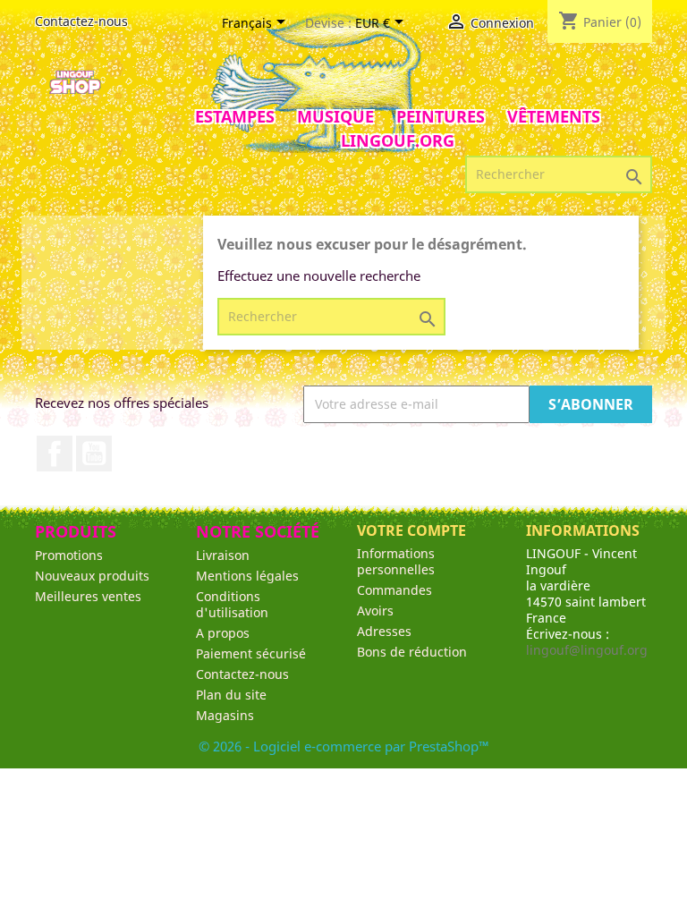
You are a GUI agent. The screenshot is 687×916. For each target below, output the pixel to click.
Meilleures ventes (88, 596)
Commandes (394, 589)
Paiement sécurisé (251, 653)
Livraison (223, 555)
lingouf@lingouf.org (587, 649)
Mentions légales (247, 575)
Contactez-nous (81, 21)
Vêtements (553, 116)
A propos (223, 632)
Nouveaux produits (92, 575)
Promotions (69, 555)
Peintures (440, 116)
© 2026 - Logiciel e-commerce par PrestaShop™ (344, 746)
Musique (335, 116)
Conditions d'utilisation (232, 604)
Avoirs (375, 610)
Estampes (235, 116)
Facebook (54, 453)
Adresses (384, 631)
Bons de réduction (412, 651)
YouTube (94, 453)
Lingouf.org (397, 140)
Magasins (225, 715)
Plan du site (231, 694)
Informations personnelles (396, 561)
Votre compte (411, 530)
